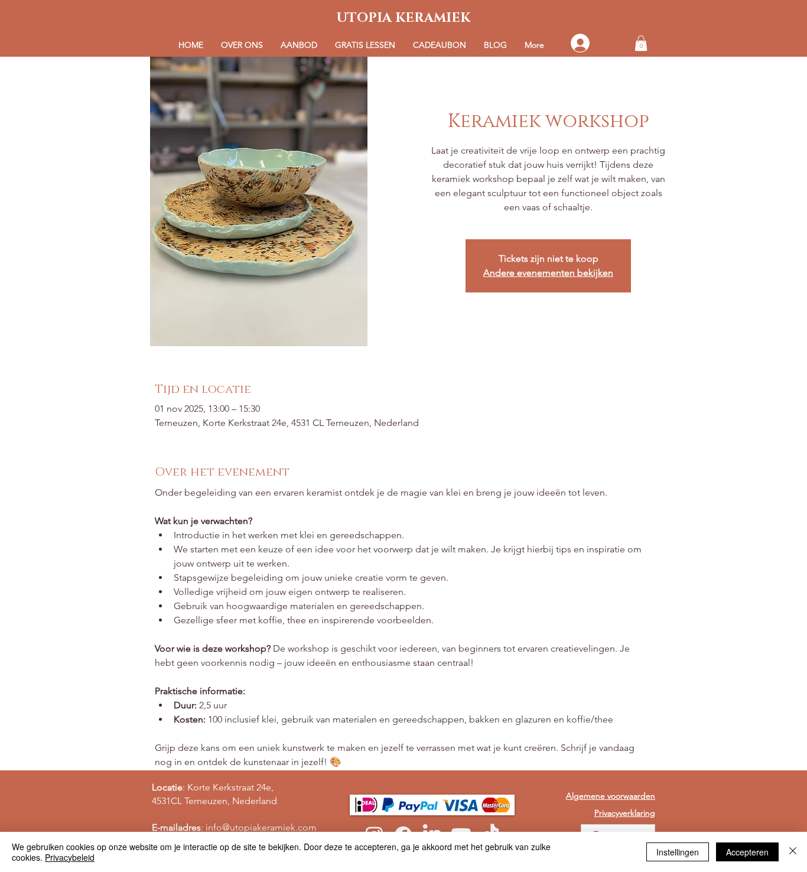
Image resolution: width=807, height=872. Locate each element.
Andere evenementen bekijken (548, 272)
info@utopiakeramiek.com (261, 827)
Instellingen (677, 852)
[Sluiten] (793, 852)
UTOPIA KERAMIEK (403, 18)
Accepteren (747, 852)
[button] (299, 45)
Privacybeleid (70, 857)
